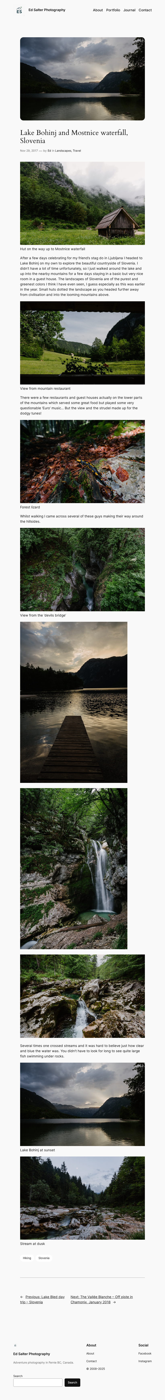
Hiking (27, 1258)
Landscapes (63, 150)
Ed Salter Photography (47, 10)
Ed (49, 150)
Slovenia (44, 1258)
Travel (77, 150)
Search (18, 1376)
